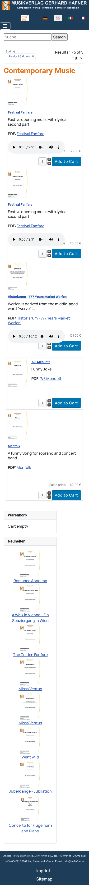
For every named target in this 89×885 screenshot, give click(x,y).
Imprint (43, 870)
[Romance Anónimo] (30, 563)
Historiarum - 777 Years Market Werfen (37, 297)
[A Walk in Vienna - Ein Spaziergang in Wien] (30, 597)
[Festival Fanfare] (18, 91)
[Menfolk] (18, 424)
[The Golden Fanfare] (30, 637)
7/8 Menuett (40, 362)
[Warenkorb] (25, 17)
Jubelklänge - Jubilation (30, 791)
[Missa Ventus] (30, 671)
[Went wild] (30, 739)
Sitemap (44, 879)
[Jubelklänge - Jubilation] (30, 773)
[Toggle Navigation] (5, 26)
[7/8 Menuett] (18, 372)
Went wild (30, 757)
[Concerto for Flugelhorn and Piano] (30, 808)
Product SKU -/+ (19, 56)
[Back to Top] (80, 876)
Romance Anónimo (30, 580)
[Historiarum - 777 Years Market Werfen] (18, 275)
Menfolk (14, 446)
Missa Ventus (30, 688)
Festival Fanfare (20, 112)
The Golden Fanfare (30, 654)
